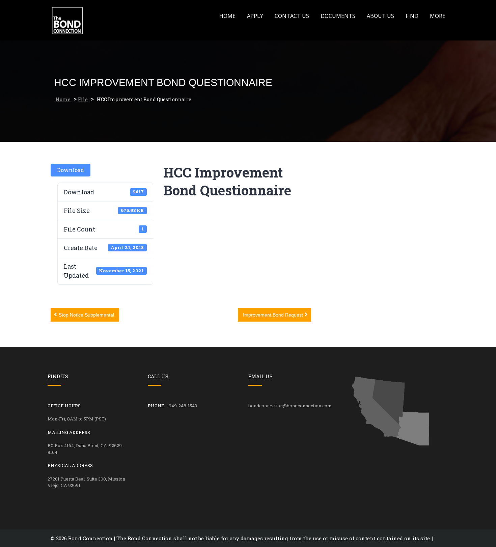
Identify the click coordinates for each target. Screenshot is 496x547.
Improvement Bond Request (273, 315)
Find (412, 16)
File (83, 99)
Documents (338, 16)
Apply (255, 16)
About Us (380, 16)
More (437, 16)
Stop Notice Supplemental (86, 315)
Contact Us (292, 16)
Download (70, 169)
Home (227, 16)
